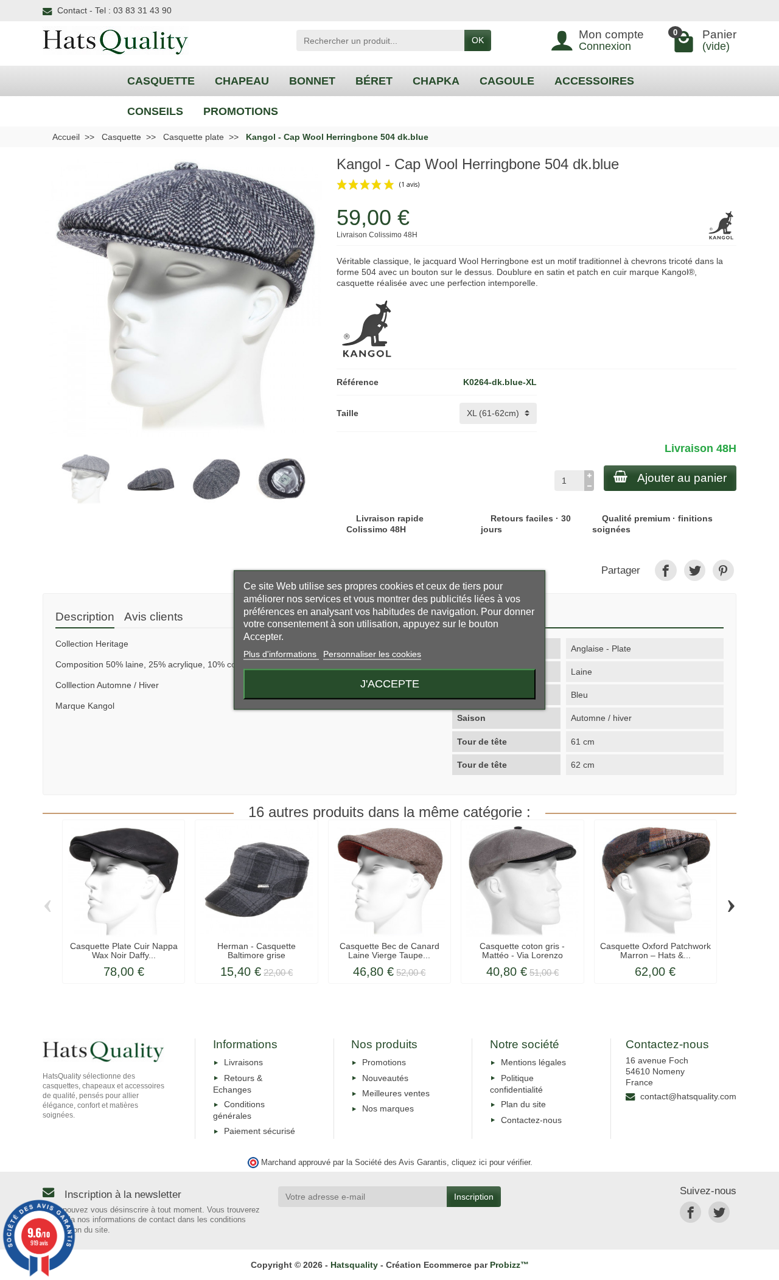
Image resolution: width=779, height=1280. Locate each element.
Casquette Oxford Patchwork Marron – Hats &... (655, 950)
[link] (665, 570)
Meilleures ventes (396, 1093)
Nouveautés (385, 1078)
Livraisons (243, 1062)
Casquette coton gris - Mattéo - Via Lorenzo (522, 950)
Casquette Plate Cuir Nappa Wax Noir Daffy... (124, 950)
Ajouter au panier (682, 477)
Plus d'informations (281, 654)
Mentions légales (533, 1062)
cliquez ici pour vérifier (491, 1162)
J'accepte (389, 684)
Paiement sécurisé (259, 1131)
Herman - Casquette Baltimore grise (256, 950)
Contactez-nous (531, 1120)
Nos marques (388, 1108)
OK (478, 40)
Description (84, 616)
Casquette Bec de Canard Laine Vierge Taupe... (389, 950)
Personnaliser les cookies (372, 654)
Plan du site (523, 1104)
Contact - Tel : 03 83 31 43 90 (114, 10)
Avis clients (153, 616)
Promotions (384, 1062)
